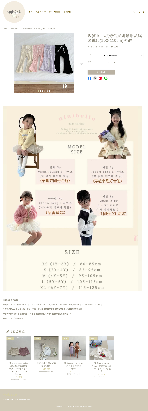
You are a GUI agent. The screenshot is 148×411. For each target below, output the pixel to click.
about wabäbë (54, 12)
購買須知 (67, 12)
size (89, 55)
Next (81, 63)
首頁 (30, 12)
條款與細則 (88, 406)
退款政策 (79, 406)
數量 (89, 62)
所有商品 (39, 12)
